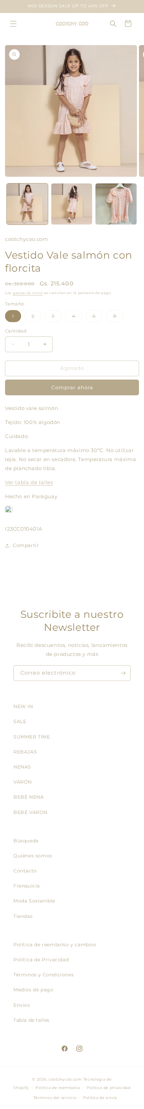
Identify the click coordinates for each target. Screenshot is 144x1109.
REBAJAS (25, 752)
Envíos (21, 1005)
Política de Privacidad (41, 960)
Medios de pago (33, 990)
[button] (13, 23)
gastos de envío (28, 293)
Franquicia (26, 886)
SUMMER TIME (31, 737)
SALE (19, 721)
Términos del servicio (55, 1097)
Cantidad (15, 330)
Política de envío (100, 1097)
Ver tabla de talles (29, 482)
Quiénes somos (32, 856)
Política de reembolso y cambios (54, 945)
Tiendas (22, 916)
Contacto (25, 871)
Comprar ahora (72, 387)
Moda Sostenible (34, 901)
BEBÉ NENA (28, 797)
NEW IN (23, 706)
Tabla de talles (31, 1020)
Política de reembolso (57, 1087)
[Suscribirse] (123, 673)
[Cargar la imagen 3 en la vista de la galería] (116, 204)
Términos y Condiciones (43, 975)
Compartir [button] (26, 545)
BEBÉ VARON (30, 812)
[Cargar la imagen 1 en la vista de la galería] (27, 204)
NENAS (22, 767)
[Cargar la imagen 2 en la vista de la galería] (71, 204)
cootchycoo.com (65, 1079)
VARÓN (22, 782)
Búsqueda (26, 841)
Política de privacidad (108, 1087)
